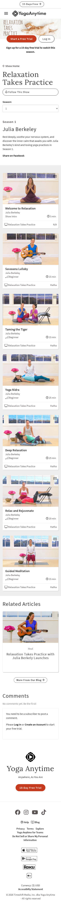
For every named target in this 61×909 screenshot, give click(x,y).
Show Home (12, 66)
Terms (30, 828)
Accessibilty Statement (30, 889)
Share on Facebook (13, 155)
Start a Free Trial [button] (22, 39)
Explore (40, 828)
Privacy (20, 828)
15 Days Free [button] (30, 4)
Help (26, 822)
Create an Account (35, 724)
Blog (37, 822)
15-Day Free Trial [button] (30, 787)
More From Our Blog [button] (29, 680)
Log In (17, 724)
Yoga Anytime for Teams (30, 832)
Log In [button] (46, 39)
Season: (7, 102)
